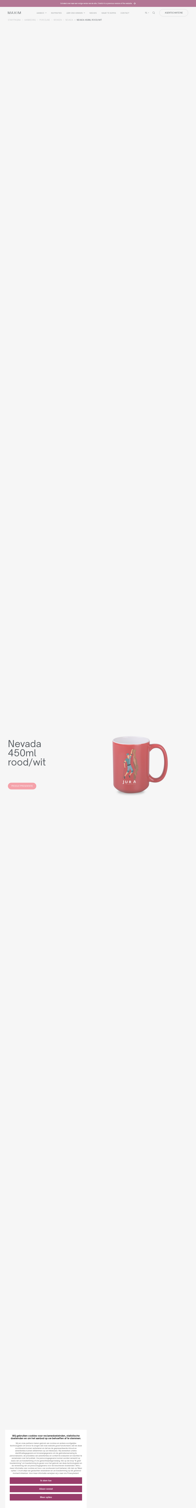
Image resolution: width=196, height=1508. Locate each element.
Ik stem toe (46, 1480)
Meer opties (46, 1497)
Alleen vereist (46, 1489)
